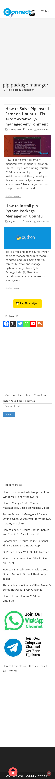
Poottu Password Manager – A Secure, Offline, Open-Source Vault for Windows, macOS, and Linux (27, 519)
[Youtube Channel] (33, 324)
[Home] (4, 89)
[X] (13, 324)
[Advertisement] (27, 52)
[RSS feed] (40, 324)
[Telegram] (20, 324)
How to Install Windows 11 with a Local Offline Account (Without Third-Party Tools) (26, 574)
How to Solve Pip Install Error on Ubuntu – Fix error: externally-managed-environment (27, 116)
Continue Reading (13, 196)
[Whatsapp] (26, 324)
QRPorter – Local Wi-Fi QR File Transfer (26, 552)
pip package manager (21, 89)
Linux (29, 129)
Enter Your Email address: (19, 401)
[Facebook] (6, 324)
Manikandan (43, 129)
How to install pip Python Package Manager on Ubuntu (24, 211)
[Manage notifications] (49, 773)
